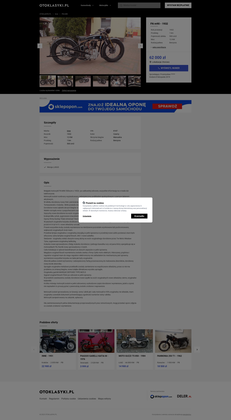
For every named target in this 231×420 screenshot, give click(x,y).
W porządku (139, 216)
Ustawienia (87, 216)
